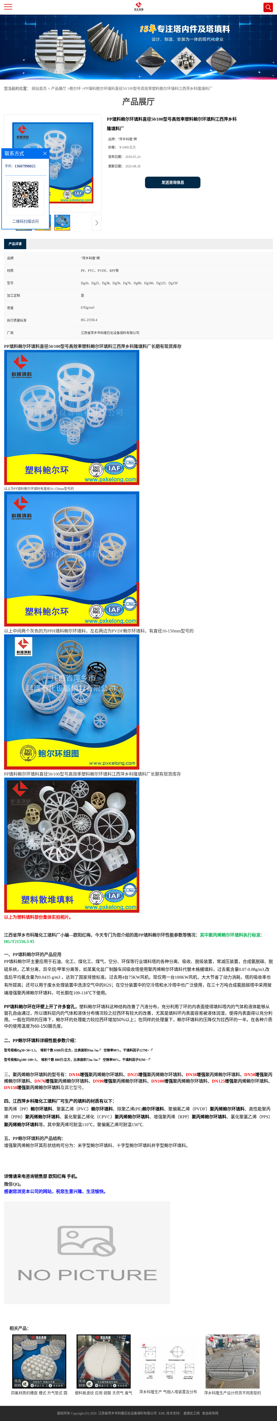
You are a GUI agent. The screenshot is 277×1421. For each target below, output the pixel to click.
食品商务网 (210, 1413)
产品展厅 (58, 89)
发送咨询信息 (172, 182)
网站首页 (39, 89)
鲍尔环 (75, 89)
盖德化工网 (191, 1413)
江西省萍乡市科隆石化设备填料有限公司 (127, 1413)
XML (162, 1413)
